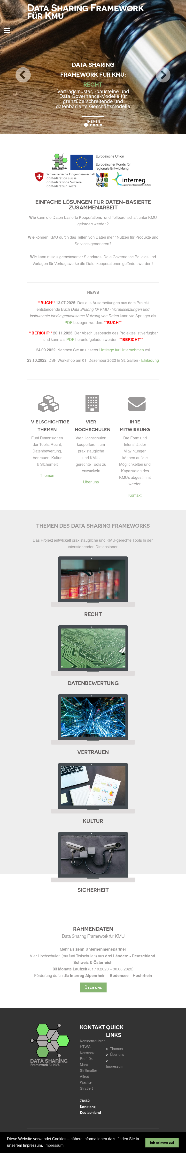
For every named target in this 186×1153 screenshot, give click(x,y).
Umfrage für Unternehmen (121, 350)
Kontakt (134, 495)
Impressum (114, 1066)
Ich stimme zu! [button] (162, 1143)
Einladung (150, 360)
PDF (68, 322)
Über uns (91, 482)
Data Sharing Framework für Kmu (85, 11)
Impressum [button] (54, 1145)
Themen (47, 475)
